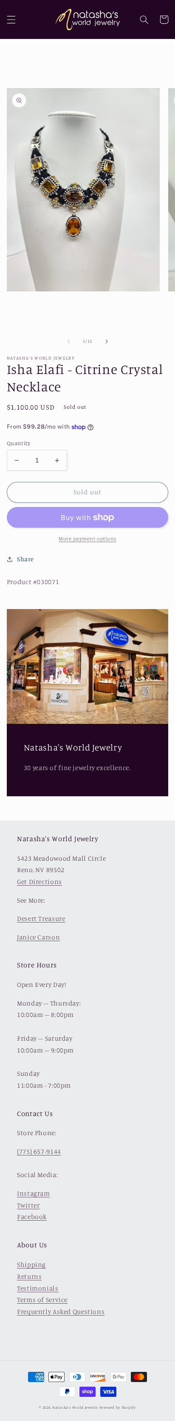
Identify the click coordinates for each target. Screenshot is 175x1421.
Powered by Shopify (117, 1407)
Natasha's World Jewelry (75, 1407)
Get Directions (39, 882)
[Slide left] (68, 341)
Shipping (31, 1264)
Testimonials (38, 1288)
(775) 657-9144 (39, 1151)
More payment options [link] (87, 538)
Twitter (28, 1205)
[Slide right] (106, 341)
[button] (11, 19)
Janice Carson (38, 937)
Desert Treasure (41, 918)
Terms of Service (42, 1300)
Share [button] (25, 558)
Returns (29, 1276)
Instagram (33, 1193)
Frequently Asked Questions (60, 1311)
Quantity (18, 443)
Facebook (32, 1217)
